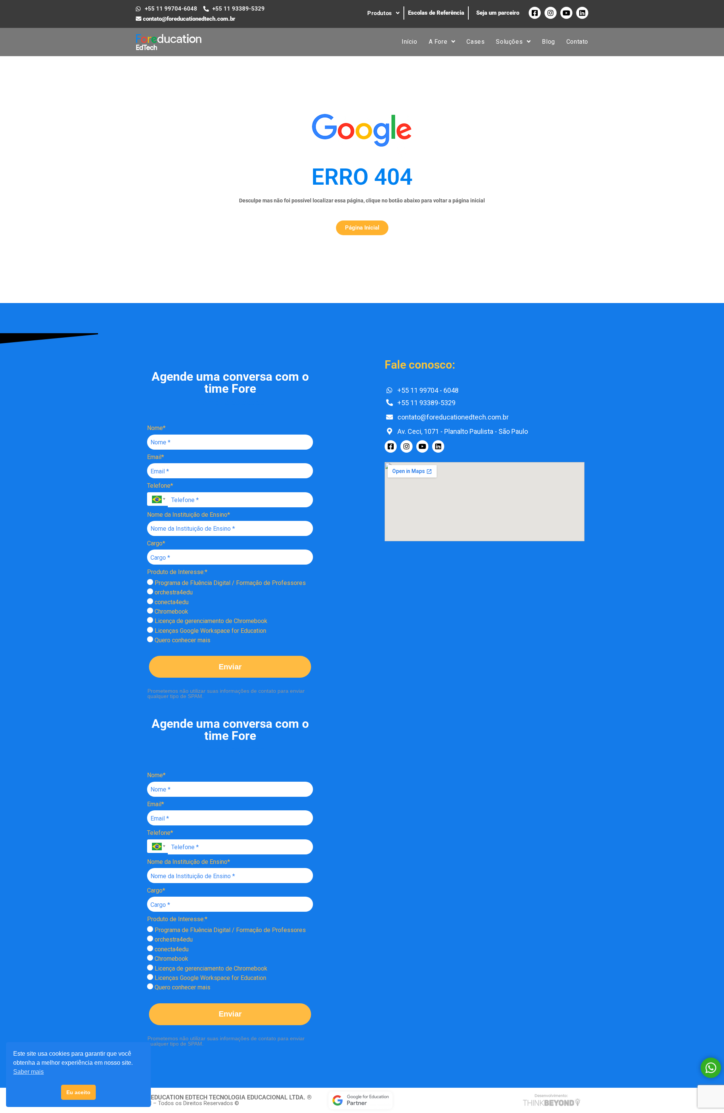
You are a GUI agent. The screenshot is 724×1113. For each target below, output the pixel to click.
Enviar (230, 667)
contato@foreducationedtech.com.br (188, 18)
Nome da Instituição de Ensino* (188, 514)
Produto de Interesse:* (177, 572)
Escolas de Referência (436, 12)
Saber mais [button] (28, 1072)
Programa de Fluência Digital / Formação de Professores (229, 582)
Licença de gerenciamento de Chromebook (210, 621)
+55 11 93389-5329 (426, 403)
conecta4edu (171, 602)
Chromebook (170, 611)
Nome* (156, 428)
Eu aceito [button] (78, 1092)
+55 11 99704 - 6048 (427, 390)
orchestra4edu (173, 592)
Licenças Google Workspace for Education (209, 630)
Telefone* (160, 485)
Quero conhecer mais (181, 640)
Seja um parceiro (497, 12)
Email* (155, 457)
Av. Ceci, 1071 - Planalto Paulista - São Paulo (462, 431)
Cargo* (156, 543)
